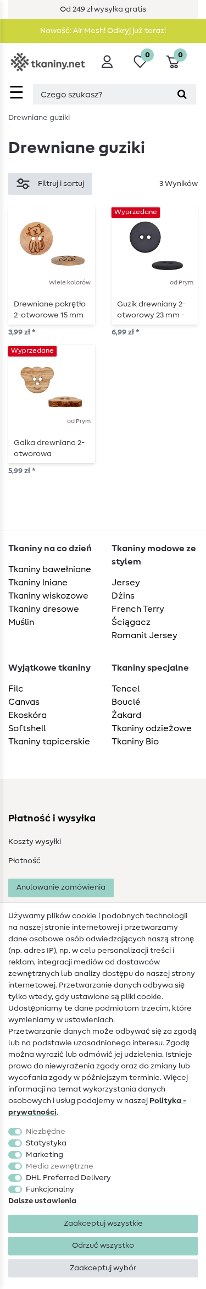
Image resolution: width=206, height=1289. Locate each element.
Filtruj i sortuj (61, 184)
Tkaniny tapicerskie (49, 741)
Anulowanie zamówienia (60, 887)
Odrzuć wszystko (103, 1245)
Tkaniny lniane (38, 582)
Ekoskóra (27, 715)
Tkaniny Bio (135, 741)
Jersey (126, 582)
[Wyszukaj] (182, 94)
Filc (16, 688)
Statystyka (46, 1143)
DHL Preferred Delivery (68, 1178)
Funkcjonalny (50, 1189)
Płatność (24, 861)
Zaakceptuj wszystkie (103, 1223)
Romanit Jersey (144, 635)
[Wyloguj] (107, 61)
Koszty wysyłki (34, 842)
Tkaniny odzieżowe (152, 728)
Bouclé (126, 702)
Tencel (126, 688)
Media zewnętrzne (59, 1166)
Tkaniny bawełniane (49, 569)
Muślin (21, 622)
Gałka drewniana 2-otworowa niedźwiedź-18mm (49, 448)
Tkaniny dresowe (43, 609)
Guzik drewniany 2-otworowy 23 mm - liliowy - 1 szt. (151, 309)
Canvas (24, 702)
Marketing (44, 1155)
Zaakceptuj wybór (103, 1268)
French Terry (138, 609)
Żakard (126, 715)
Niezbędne (45, 1132)
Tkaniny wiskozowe (48, 595)
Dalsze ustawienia (42, 1201)
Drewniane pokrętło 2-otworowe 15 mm (50, 309)
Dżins (123, 595)
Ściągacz (131, 622)
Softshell (27, 728)
